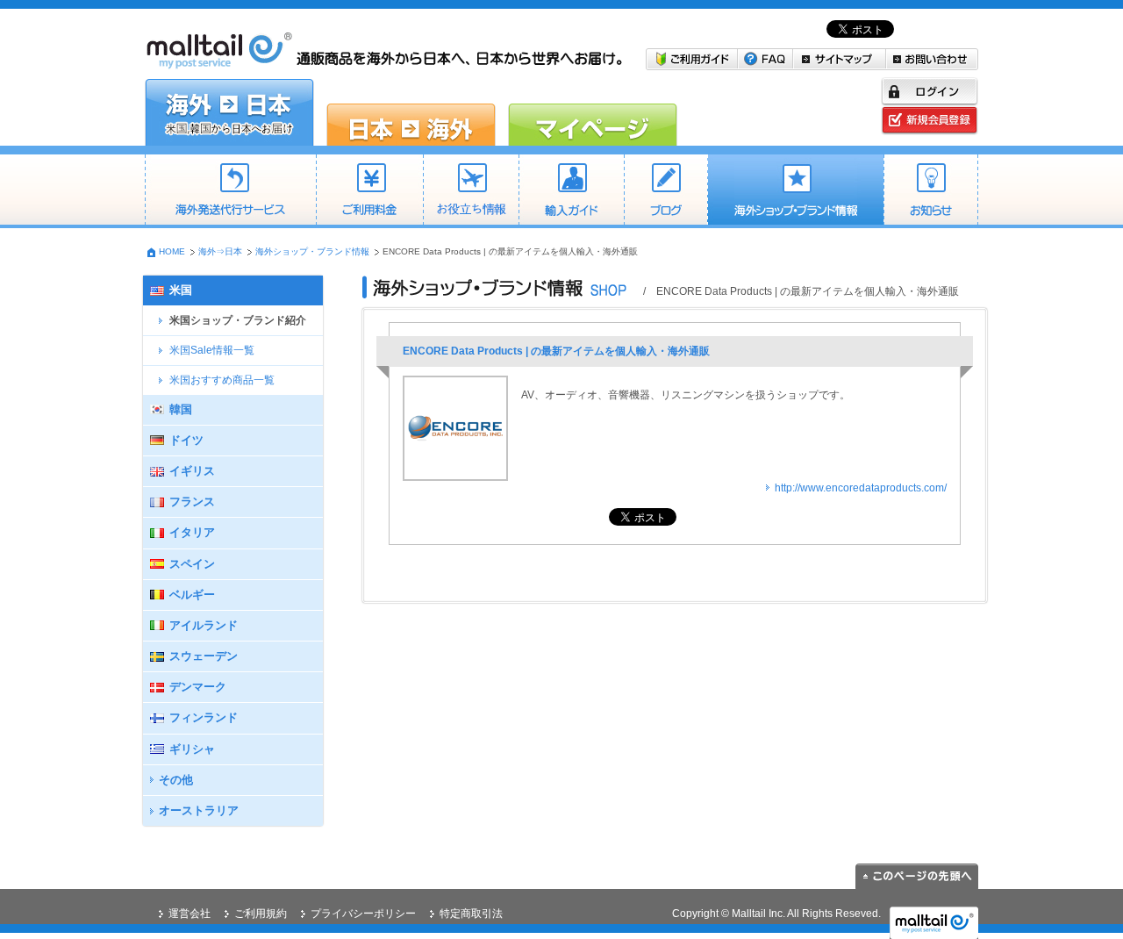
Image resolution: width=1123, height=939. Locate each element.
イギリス (192, 470)
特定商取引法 (471, 913)
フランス (192, 501)
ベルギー (192, 594)
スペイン (192, 563)
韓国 (180, 409)
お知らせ (930, 191)
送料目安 (471, 191)
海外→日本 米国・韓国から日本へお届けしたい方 (229, 112)
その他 (176, 779)
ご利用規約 (260, 913)
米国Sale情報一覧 (211, 350)
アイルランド (203, 625)
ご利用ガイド (692, 59)
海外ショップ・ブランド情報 (795, 191)
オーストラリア (199, 810)
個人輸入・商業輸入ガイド (571, 191)
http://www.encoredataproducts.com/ (861, 488)
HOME (172, 251)
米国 (180, 290)
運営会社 (189, 913)
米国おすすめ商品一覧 (222, 380)
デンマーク (197, 686)
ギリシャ (192, 749)
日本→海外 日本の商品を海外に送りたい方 (411, 112)
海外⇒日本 (220, 251)
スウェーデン (203, 656)
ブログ (665, 191)
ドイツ (186, 440)
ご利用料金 (369, 191)
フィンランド (203, 717)
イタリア (192, 532)
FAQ (765, 59)
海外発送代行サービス (230, 191)
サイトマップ (839, 59)
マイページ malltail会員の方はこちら (592, 112)
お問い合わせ (932, 59)
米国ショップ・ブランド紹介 (237, 320)
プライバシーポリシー (363, 913)
